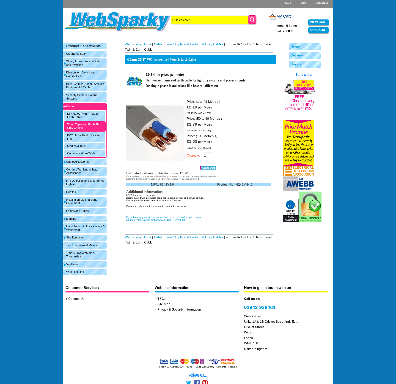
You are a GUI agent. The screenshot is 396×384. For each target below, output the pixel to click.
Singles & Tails (76, 146)
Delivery (297, 55)
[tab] (85, 46)
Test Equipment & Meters (81, 245)
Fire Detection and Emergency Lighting (85, 182)
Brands (296, 64)
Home (295, 46)
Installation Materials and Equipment (81, 201)
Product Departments (83, 46)
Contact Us (322, 2)
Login (303, 2)
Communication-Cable (81, 153)
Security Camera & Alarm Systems (81, 97)
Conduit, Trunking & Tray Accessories (81, 171)
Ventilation (72, 264)
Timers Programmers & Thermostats (80, 254)
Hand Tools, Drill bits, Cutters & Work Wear (85, 228)
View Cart (318, 22)
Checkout (318, 30)
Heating (71, 192)
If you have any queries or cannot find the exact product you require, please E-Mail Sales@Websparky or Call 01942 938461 (164, 218)
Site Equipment (75, 237)
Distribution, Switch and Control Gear (81, 74)
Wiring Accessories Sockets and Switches (83, 63)
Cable (70, 106)
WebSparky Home (138, 44)
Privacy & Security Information (179, 309)
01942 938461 (260, 307)
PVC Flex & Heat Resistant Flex (83, 137)
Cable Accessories (77, 161)
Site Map (163, 304)
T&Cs (288, 2)
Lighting (71, 218)
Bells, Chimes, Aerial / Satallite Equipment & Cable (85, 85)
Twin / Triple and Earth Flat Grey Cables (83, 126)
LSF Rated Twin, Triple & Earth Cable (82, 115)
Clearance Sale (76, 53)
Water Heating (75, 271)
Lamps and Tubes (77, 211)
